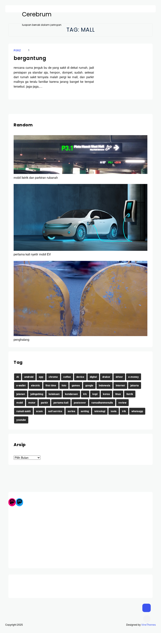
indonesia (104, 385)
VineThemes (148, 624)
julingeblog (36, 394)
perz (17, 50)
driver (119, 377)
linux (118, 394)
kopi (94, 394)
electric (35, 385)
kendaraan (71, 394)
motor (31, 402)
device (80, 377)
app (41, 377)
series (71, 411)
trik (124, 411)
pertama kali (60, 402)
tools (114, 411)
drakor (106, 377)
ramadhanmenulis (102, 402)
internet (120, 385)
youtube (21, 420)
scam (39, 411)
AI (17, 377)
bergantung (30, 58)
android (28, 377)
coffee (67, 377)
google (89, 385)
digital (93, 377)
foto (64, 385)
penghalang (21, 339)
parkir (44, 402)
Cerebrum (37, 14)
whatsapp (137, 411)
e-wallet (21, 385)
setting (85, 411)
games (76, 385)
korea (106, 394)
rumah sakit (23, 411)
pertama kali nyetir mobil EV (32, 254)
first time (50, 385)
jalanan (20, 394)
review (122, 402)
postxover (80, 402)
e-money (133, 377)
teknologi (99, 411)
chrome (53, 377)
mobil (19, 402)
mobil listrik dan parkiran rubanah (36, 177)
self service (55, 411)
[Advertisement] (80, 535)
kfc (85, 394)
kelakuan (54, 394)
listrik (129, 394)
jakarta (134, 385)
